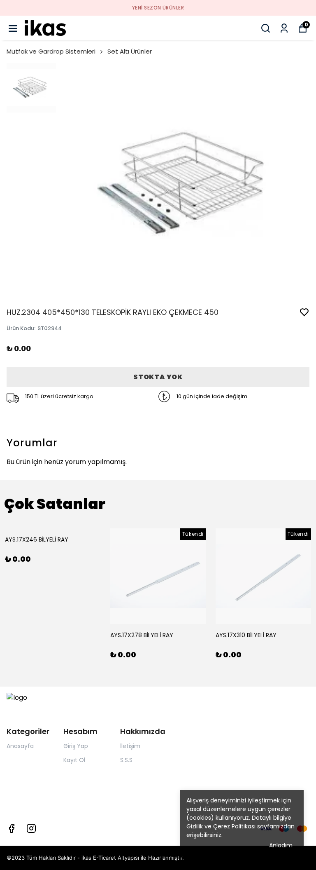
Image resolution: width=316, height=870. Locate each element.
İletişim (130, 746)
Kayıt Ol (74, 760)
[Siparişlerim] (284, 28)
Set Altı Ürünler (129, 51)
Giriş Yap (75, 746)
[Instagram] (31, 828)
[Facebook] (11, 828)
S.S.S (126, 760)
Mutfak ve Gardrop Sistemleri (51, 51)
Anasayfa (20, 746)
